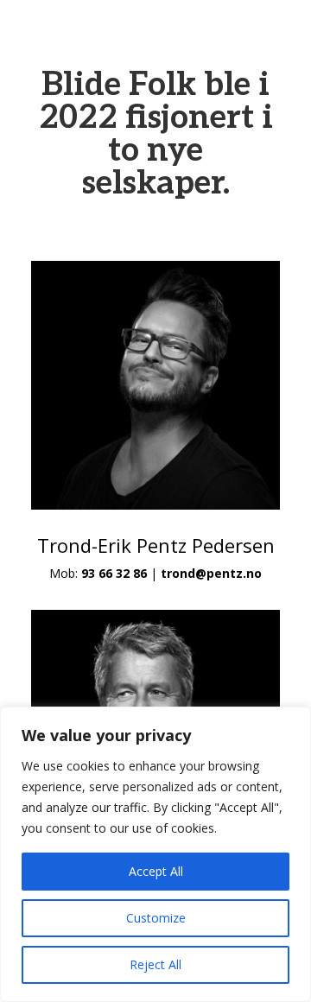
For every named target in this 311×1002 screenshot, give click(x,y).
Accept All (156, 871)
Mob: (98, 573)
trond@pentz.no (211, 573)
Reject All (155, 964)
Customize (156, 918)
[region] (155, 854)
